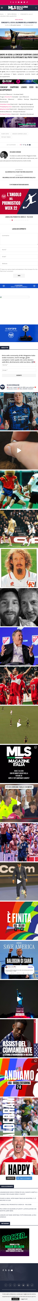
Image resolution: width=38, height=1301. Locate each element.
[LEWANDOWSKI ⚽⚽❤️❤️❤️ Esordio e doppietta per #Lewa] (19, 685)
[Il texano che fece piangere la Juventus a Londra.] (19, 529)
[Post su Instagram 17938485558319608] (19, 764)
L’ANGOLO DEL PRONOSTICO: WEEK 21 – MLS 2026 (19, 217)
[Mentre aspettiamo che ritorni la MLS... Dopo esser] (19, 881)
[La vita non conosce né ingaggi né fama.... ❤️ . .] (19, 607)
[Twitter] (13, 2)
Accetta (15, 1299)
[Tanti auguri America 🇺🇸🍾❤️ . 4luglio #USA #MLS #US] (19, 999)
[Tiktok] (27, 2)
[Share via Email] (29, 145)
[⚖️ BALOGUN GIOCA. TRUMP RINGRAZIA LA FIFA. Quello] (19, 960)
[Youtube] (18, 2)
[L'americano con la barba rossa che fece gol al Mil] (19, 568)
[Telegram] (24, 2)
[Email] (21, 2)
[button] (1, 204)
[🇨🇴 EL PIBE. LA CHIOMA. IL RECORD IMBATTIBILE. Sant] (19, 1117)
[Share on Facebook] (23, 145)
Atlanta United (4, 109)
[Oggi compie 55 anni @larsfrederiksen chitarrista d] (19, 411)
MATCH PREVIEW (12, 14)
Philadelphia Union (6, 107)
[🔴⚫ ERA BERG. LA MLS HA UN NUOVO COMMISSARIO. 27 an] (19, 646)
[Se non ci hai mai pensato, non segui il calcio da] (19, 803)
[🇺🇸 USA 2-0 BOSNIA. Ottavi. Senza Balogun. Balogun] (19, 1077)
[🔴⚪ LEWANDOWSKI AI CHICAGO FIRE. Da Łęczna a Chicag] (19, 1156)
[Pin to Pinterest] (27, 145)
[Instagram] (15, 2)
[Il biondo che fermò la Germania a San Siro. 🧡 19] (19, 490)
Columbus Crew (5, 104)
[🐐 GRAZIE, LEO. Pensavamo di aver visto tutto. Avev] (19, 842)
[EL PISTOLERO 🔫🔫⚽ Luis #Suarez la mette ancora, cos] (19, 725)
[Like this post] (21, 145)
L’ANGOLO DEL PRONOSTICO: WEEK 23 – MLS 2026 (15, 1204)
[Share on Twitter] (25, 145)
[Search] (36, 8)
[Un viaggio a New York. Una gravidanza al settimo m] (19, 1038)
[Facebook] (10, 2)
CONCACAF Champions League (19, 134)
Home (1, 14)
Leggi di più (24, 1299)
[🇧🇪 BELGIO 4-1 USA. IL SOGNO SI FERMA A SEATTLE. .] (19, 921)
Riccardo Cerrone (16, 25)
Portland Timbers (5, 114)
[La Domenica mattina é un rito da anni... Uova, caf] (19, 450)
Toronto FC (8, 97)
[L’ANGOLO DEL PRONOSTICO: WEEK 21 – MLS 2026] (19, 201)
